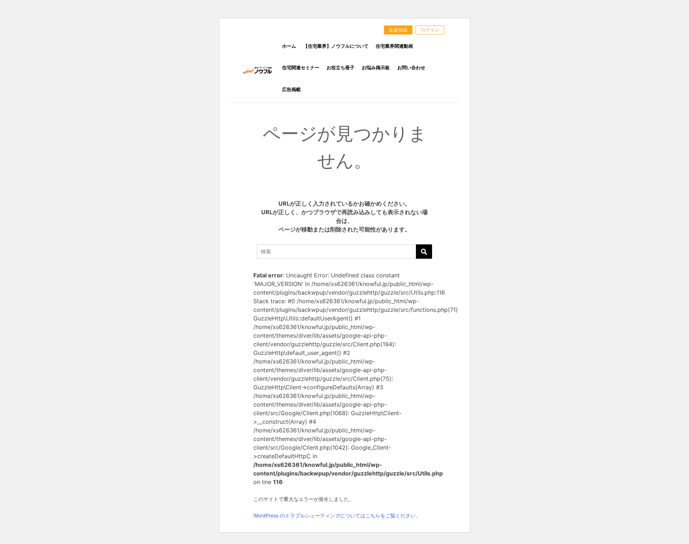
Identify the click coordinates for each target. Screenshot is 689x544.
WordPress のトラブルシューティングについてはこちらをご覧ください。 (337, 515)
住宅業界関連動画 (394, 46)
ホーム (289, 46)
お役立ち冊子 (341, 67)
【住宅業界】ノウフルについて (336, 46)
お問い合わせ (411, 67)
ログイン (430, 30)
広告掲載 (291, 89)
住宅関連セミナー (300, 67)
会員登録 (398, 30)
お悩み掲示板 (376, 67)
